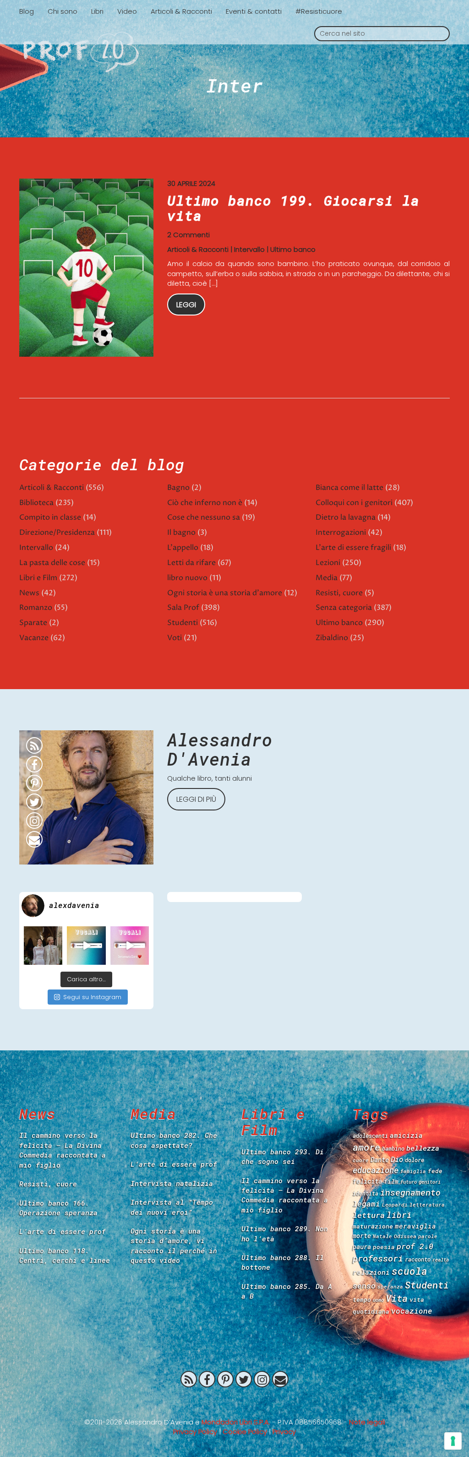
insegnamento (410, 1192)
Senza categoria (344, 608)
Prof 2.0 (234, 52)
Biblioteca (36, 503)
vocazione (411, 1311)
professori (378, 1258)
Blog (26, 11)
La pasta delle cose (52, 563)
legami (366, 1203)
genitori (430, 1182)
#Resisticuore (318, 11)
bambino (393, 1148)
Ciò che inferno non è (204, 503)
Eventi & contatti (254, 11)
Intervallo (249, 249)
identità (365, 1193)
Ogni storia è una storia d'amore (224, 593)
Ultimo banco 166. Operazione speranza (58, 1207)
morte (362, 1235)
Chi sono (62, 11)
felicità (367, 1181)
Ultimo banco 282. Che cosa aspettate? (174, 1140)
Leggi (186, 304)
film (391, 1181)
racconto (418, 1259)
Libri (97, 11)
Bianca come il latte (349, 488)
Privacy (284, 1431)
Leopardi (395, 1204)
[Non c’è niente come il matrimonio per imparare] (43, 945)
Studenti (182, 623)
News (29, 593)
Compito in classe (50, 517)
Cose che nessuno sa (203, 517)
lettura (369, 1215)
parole (427, 1236)
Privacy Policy (195, 1431)
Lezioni (328, 563)
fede (435, 1171)
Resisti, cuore (339, 593)
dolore (414, 1159)
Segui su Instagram (92, 997)
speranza (390, 1286)
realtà (440, 1259)
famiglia (413, 1171)
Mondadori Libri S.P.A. (236, 1422)
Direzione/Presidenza (57, 532)
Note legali (367, 1422)
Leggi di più (196, 799)
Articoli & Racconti (181, 11)
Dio (397, 1159)
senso (364, 1285)
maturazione (373, 1226)
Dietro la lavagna (346, 517)
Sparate (33, 623)
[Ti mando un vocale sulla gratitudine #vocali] (129, 945)
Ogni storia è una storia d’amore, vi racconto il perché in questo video (174, 1245)
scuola (409, 1271)
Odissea (405, 1236)
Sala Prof (183, 608)
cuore (361, 1160)
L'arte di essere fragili (353, 548)
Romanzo (35, 608)
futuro (408, 1182)
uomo (378, 1300)
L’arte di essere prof (62, 1231)
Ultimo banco (293, 249)
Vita (397, 1298)
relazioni (371, 1272)
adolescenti (370, 1135)
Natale (382, 1236)
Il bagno (181, 532)
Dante (380, 1159)
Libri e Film (38, 578)
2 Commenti (188, 234)
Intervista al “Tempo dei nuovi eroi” (172, 1206)
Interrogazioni (341, 532)
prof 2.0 (415, 1246)
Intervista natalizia (172, 1183)
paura (362, 1246)
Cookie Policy (245, 1431)
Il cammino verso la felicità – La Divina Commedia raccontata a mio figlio (62, 1150)
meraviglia (415, 1226)
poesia (384, 1247)
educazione (375, 1170)
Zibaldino (332, 638)
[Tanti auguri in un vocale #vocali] (86, 945)
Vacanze (34, 638)
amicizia (406, 1135)
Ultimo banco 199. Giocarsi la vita (293, 207)
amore (366, 1147)
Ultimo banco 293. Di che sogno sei (282, 1156)
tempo (362, 1299)
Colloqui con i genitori (354, 503)
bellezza (422, 1148)
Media (327, 578)
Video (127, 11)
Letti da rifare (191, 563)
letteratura (427, 1204)
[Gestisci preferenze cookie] (453, 1441)
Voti (174, 638)
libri (399, 1214)
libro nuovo (187, 578)
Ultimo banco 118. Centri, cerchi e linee (64, 1255)
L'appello (182, 548)
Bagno (178, 488)
